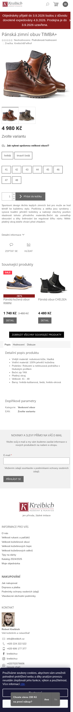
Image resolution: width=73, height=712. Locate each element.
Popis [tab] (8, 344)
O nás (5, 533)
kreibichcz (12, 653)
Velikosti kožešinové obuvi (16, 541)
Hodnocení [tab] (19, 344)
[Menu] (65, 4)
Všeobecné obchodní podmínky (19, 596)
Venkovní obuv (26, 407)
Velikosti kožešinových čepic (17, 546)
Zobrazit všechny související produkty (36, 334)
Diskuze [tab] (31, 344)
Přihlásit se (13, 479)
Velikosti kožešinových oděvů (17, 550)
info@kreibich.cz (15, 638)
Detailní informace (11, 234)
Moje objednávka (11, 563)
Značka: (18, 43)
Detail (10, 320)
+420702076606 (15, 663)
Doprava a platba (11, 587)
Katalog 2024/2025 (12, 559)
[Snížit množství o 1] (13, 198)
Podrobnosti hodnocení (44, 40)
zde (22, 684)
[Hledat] (47, 4)
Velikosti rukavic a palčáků (16, 537)
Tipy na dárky (9, 554)
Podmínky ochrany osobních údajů (20, 591)
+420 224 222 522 (16, 643)
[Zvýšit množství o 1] (13, 194)
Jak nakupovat (9, 583)
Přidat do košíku (33, 196)
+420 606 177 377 (16, 648)
